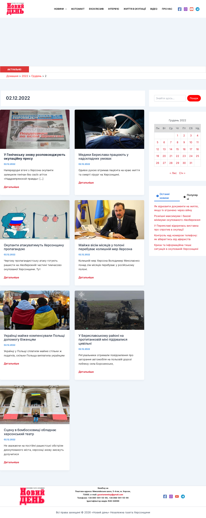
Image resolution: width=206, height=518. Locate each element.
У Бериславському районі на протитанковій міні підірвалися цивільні (103, 339)
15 (177, 149)
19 (157, 156)
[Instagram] (186, 9)
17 (191, 149)
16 (184, 149)
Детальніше (11, 187)
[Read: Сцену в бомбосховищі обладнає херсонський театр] (35, 404)
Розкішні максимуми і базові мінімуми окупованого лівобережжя (67, 69)
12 (157, 149)
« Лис (173, 173)
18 (197, 149)
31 (190, 162)
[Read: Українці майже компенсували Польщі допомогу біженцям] (35, 310)
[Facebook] (180, 9)
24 (190, 156)
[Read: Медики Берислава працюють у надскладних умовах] (109, 129)
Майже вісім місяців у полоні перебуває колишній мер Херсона (105, 247)
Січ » (182, 173)
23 (184, 156)
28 (171, 162)
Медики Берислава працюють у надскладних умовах (103, 157)
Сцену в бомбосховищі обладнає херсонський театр (30, 432)
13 (164, 149)
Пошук (194, 98)
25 (197, 156)
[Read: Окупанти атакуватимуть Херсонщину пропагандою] (35, 219)
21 (170, 156)
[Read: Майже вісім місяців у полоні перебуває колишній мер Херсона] (109, 219)
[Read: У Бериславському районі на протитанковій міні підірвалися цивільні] (109, 310)
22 (177, 156)
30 (184, 162)
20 (164, 156)
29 (177, 162)
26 (157, 162)
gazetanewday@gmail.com (110, 494)
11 (197, 142)
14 (170, 149)
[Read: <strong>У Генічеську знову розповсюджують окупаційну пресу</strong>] (35, 129)
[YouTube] (192, 9)
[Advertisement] (103, 42)
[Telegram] (198, 9)
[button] (65, 9)
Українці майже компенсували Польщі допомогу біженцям (34, 338)
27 (164, 162)
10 (190, 142)
